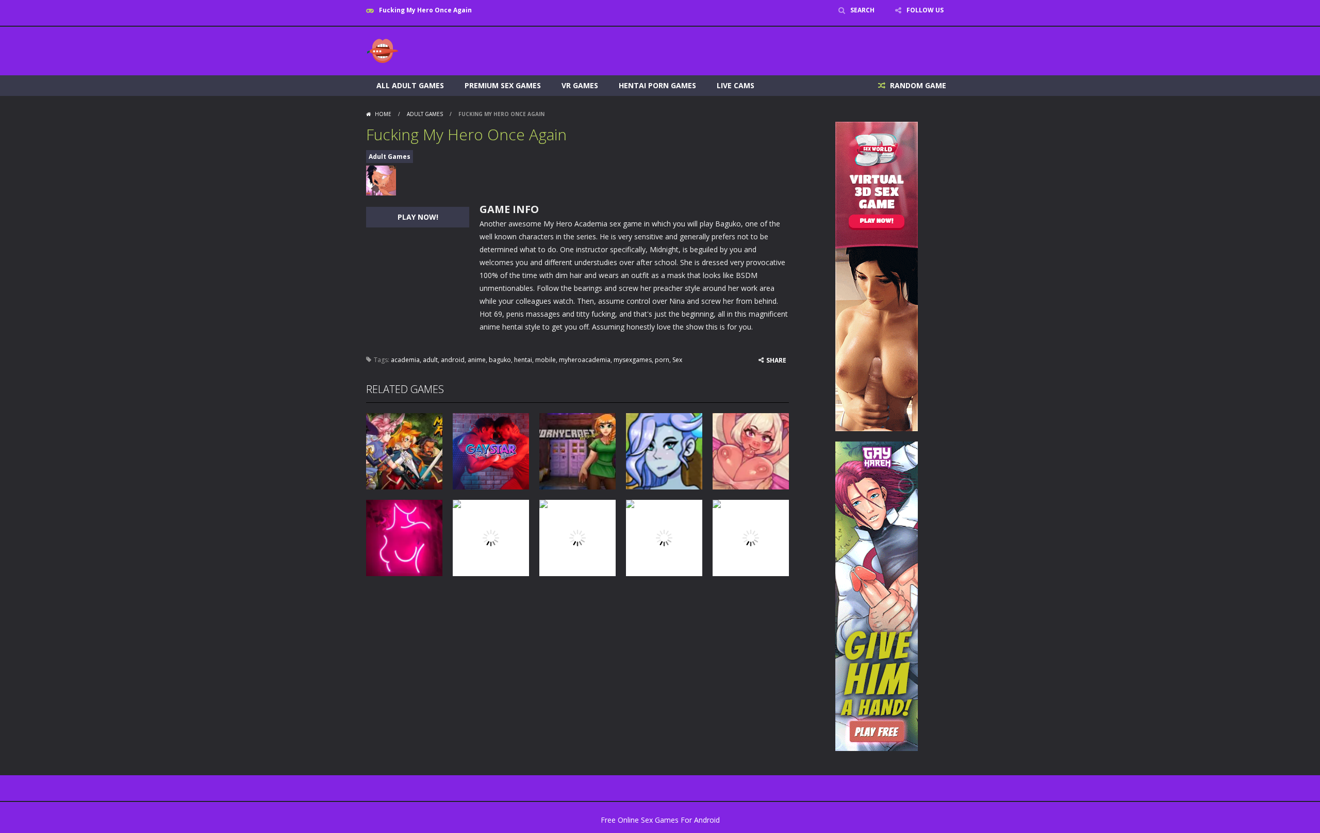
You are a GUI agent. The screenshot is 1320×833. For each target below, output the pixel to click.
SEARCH (862, 10)
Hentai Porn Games (657, 85)
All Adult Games (410, 85)
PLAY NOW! (418, 217)
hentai (523, 359)
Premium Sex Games (503, 85)
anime (477, 359)
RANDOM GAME (917, 85)
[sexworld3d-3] (876, 276)
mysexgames (633, 359)
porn (662, 359)
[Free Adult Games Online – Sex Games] (382, 50)
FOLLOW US (925, 10)
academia (405, 359)
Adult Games (425, 114)
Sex (677, 359)
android (453, 359)
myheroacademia (584, 359)
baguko (500, 359)
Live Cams (735, 85)
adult (430, 359)
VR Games (580, 85)
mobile (545, 359)
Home (383, 114)
